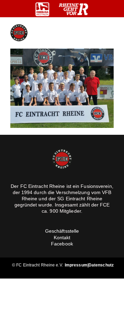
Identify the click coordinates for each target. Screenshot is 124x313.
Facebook (62, 243)
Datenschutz (101, 265)
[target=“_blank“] (42, 9)
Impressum (76, 265)
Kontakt (62, 237)
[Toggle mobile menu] (111, 33)
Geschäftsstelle (62, 231)
